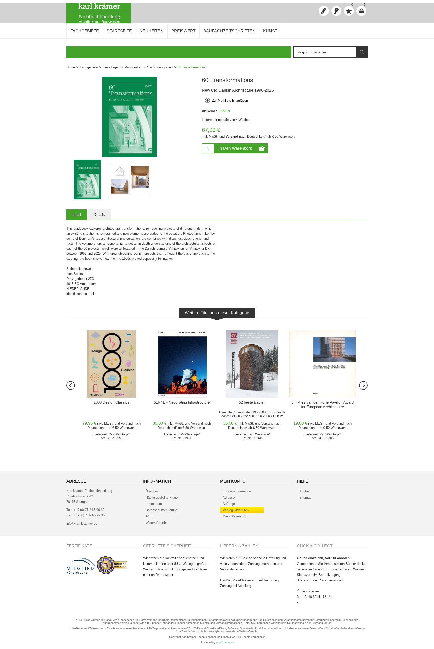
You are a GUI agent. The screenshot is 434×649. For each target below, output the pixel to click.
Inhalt (76, 214)
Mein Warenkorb (234, 516)
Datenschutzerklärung (161, 510)
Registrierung (324, 11)
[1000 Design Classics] (111, 364)
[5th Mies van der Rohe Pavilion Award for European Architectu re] (322, 364)
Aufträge (229, 504)
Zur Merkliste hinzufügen (230, 100)
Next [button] (363, 385)
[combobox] (325, 52)
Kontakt (305, 491)
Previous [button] (70, 385)
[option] (87, 179)
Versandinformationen (229, 622)
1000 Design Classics (112, 402)
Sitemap (305, 497)
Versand (232, 136)
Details (99, 214)
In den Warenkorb (235, 148)
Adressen (229, 497)
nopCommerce (225, 642)
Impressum (154, 504)
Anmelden (336, 11)
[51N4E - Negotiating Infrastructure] (181, 364)
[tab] (76, 214)
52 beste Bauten (252, 402)
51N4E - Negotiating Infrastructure (182, 402)
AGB (149, 516)
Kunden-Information (237, 491)
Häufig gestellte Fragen (162, 497)
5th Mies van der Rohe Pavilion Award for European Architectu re (322, 404)
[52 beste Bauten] (252, 364)
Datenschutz (165, 569)
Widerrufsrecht (156, 523)
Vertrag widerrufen (236, 510)
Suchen (362, 52)
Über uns (152, 491)
